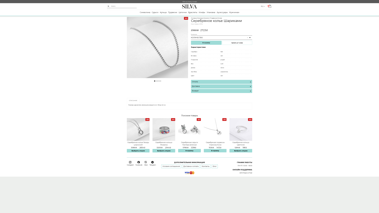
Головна (193, 18)
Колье (220, 18)
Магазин (200, 18)
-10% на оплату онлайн (189, 1)
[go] (108, 6)
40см (222, 67)
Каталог (206, 18)
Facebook (139, 165)
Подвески (213, 18)
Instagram (130, 165)
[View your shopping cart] (269, 6)
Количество (197, 38)
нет (222, 56)
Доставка (196, 86)
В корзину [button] (189, 151)
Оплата (195, 82)
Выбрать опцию (138, 151)
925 (222, 51)
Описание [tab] (133, 100)
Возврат (195, 91)
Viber (146, 165)
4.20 (222, 63)
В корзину (206, 42)
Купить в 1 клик (237, 43)
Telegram (153, 165)
